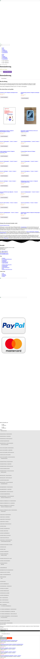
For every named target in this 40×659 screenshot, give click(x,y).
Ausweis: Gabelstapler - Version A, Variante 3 (7, 652)
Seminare (3, 49)
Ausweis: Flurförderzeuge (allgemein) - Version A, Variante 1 (10, 656)
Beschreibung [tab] (3, 78)
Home (3, 47)
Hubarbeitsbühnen (3, 232)
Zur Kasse (9, 638)
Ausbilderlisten (4, 50)
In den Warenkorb (7, 71)
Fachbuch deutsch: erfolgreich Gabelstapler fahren (8, 641)
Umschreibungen (5, 52)
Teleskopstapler (31, 231)
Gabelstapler (37, 231)
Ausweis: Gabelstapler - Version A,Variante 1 (7, 648)
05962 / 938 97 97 (5, 251)
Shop (3, 48)
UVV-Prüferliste (5, 51)
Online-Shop (6, 238)
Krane (28, 231)
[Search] (0, 46)
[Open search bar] (0, 43)
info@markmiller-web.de (4, 253)
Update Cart (3, 638)
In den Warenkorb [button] (4, 97)
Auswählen (24, 135)
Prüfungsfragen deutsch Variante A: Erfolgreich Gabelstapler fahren (11, 645)
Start (0, 64)
